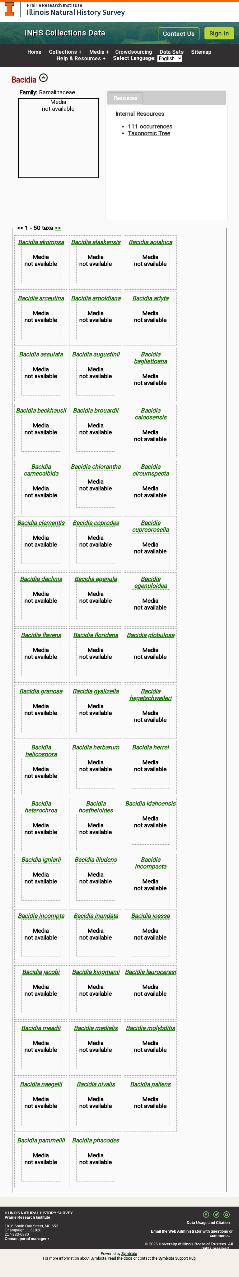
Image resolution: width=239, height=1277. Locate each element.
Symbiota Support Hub (176, 1258)
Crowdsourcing (133, 52)
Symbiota (129, 1254)
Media (97, 52)
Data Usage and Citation (208, 1223)
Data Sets (172, 52)
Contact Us (179, 33)
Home (34, 52)
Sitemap (201, 52)
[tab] (126, 98)
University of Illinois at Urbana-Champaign (9, 9)
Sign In (219, 33)
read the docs (120, 1258)
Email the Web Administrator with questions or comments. (192, 1233)
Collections (63, 52)
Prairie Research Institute (54, 5)
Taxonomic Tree (149, 133)
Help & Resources (79, 58)
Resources (126, 98)
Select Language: (135, 58)
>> (58, 227)
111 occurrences (150, 126)
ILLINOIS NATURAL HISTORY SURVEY (39, 1213)
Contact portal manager (26, 1239)
